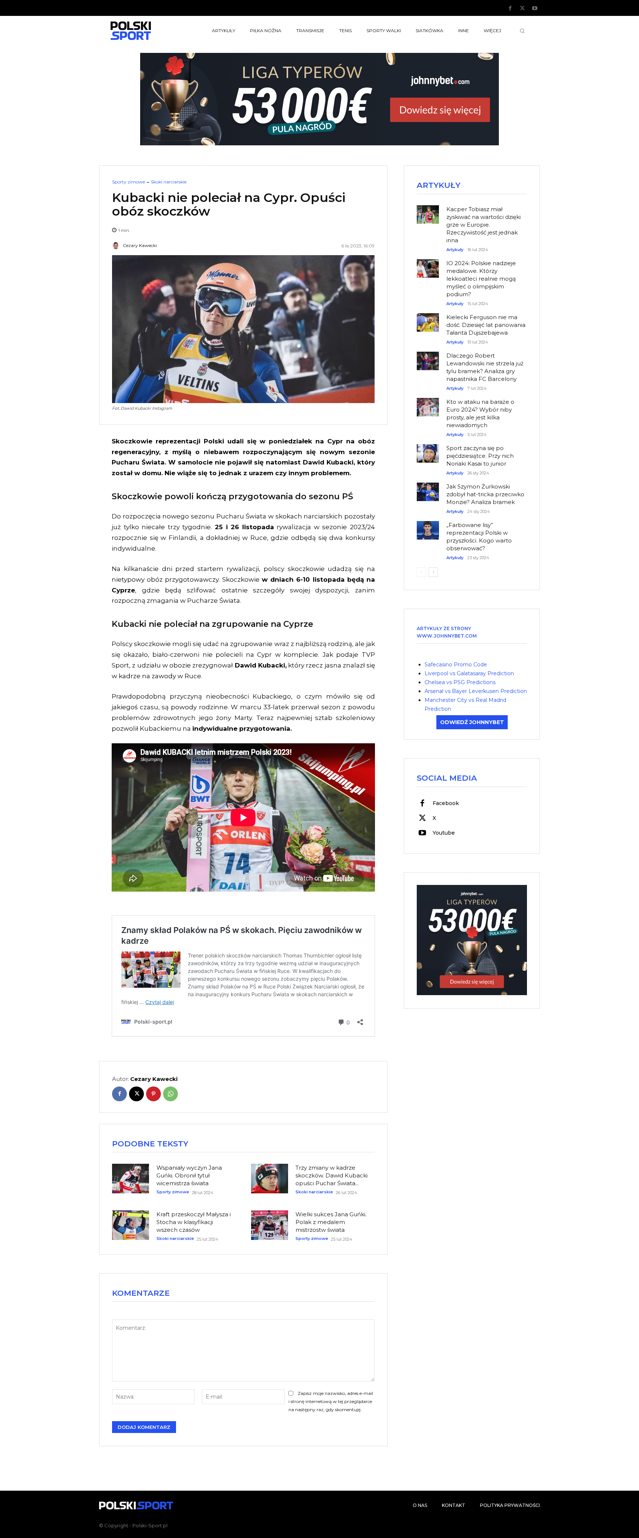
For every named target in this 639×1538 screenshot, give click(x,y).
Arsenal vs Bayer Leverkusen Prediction (476, 691)
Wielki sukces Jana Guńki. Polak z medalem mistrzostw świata (330, 1222)
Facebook (446, 803)
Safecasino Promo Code (456, 664)
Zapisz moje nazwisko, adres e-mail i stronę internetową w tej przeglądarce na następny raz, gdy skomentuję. (330, 1401)
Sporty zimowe (128, 182)
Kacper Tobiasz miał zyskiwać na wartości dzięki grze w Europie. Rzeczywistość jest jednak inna (483, 225)
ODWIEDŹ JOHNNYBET (472, 722)
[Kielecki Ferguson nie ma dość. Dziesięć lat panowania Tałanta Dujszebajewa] (428, 318)
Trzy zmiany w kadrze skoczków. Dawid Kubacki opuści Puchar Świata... (331, 1175)
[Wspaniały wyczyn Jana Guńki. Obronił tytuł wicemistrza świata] (130, 1178)
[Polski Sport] (148, 30)
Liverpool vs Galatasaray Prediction (469, 673)
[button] (522, 30)
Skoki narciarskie (168, 182)
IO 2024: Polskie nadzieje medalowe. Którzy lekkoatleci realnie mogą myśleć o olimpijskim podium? (481, 279)
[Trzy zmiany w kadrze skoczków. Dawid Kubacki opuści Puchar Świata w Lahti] (269, 1178)
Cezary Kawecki (140, 245)
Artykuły (454, 250)
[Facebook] (510, 8)
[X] (522, 8)
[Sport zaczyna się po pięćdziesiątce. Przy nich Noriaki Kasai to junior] (428, 449)
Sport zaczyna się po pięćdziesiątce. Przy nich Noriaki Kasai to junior (480, 456)
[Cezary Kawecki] (117, 245)
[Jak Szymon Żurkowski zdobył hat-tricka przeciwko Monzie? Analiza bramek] (428, 488)
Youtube (444, 832)
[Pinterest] (153, 1093)
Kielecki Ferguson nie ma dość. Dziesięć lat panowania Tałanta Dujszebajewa (485, 325)
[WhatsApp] (170, 1093)
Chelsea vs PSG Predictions (460, 682)
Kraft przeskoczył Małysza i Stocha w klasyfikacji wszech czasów (193, 1222)
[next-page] (433, 572)
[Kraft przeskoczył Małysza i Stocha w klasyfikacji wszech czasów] (130, 1225)
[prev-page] (421, 572)
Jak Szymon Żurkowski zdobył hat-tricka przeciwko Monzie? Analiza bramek (485, 494)
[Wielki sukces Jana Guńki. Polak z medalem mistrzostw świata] (269, 1225)
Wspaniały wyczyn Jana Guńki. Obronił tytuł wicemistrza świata (189, 1175)
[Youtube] (535, 8)
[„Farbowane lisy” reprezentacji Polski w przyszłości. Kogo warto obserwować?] (428, 526)
